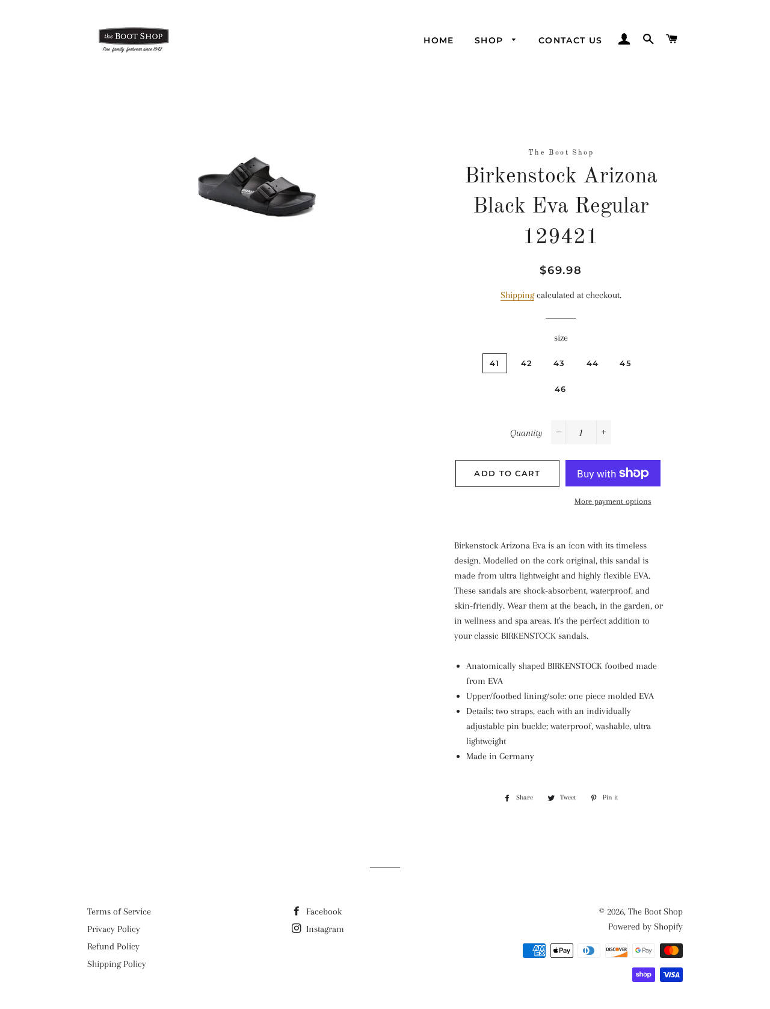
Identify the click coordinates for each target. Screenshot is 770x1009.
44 (593, 363)
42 (527, 363)
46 (561, 389)
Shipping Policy (116, 963)
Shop (491, 40)
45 (626, 363)
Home (439, 40)
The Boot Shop (655, 911)
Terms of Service (119, 911)
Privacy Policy (113, 929)
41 (495, 363)
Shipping (517, 295)
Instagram (324, 929)
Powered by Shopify (645, 926)
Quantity (526, 432)
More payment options (612, 501)
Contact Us (570, 40)
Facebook (323, 911)
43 (559, 363)
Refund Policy (113, 946)
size (561, 337)
